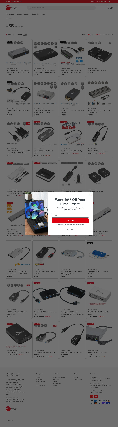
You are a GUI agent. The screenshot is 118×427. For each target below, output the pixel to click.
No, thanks (70, 229)
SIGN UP (70, 221)
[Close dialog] (90, 194)
